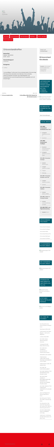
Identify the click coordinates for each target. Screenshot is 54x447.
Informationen (8, 39)
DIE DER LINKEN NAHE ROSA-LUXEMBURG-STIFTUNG (45, 411)
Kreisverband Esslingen (45, 226)
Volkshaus (5, 61)
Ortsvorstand (14, 36)
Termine (6, 36)
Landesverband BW (44, 336)
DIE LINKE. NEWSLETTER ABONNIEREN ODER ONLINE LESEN (45, 373)
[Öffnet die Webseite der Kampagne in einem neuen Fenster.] (45, 254)
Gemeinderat (24, 36)
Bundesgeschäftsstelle (45, 329)
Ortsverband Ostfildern (45, 238)
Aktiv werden (42, 36)
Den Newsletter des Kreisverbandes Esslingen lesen (45, 325)
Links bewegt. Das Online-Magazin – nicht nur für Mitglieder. (45, 333)
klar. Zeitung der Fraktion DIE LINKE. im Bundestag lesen (45, 399)
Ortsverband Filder (44, 231)
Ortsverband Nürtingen (45, 236)
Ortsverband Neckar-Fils (45, 233)
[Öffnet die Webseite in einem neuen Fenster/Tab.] (45, 309)
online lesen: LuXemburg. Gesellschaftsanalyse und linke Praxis (45, 417)
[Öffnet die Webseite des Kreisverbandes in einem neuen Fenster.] (45, 291)
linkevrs (47, 212)
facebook (44, 137)
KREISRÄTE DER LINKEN (45, 354)
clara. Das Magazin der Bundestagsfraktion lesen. (45, 394)
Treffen (5, 67)
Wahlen (32, 36)
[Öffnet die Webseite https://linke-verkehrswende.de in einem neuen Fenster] (45, 99)
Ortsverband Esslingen (45, 229)
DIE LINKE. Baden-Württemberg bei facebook (44, 340)
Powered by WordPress (10, 444)
